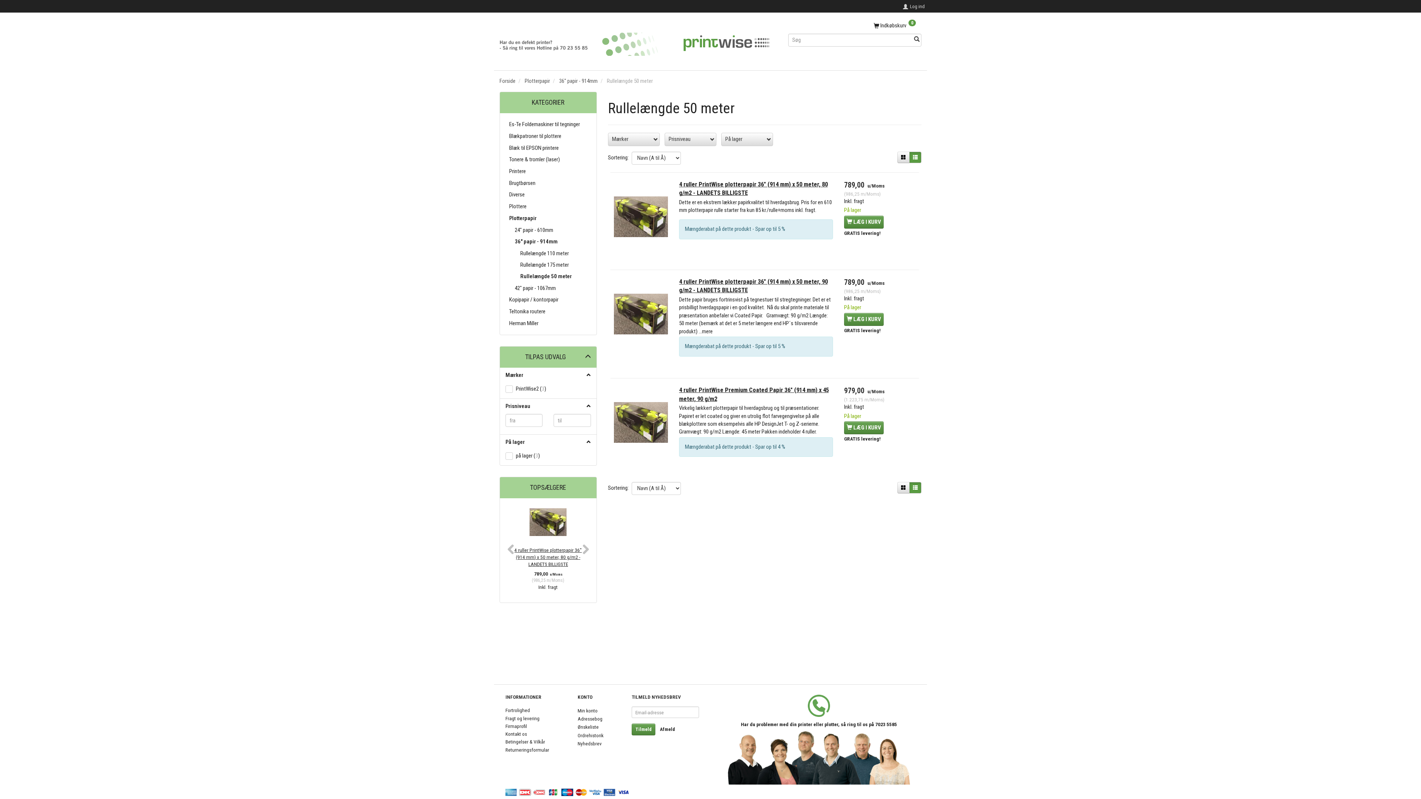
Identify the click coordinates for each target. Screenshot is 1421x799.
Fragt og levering (522, 718)
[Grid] (903, 157)
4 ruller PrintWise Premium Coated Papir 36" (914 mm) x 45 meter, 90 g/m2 (754, 394)
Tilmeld (643, 729)
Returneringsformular (527, 750)
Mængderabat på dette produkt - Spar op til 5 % (735, 229)
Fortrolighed (517, 710)
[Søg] (917, 40)
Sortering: (618, 157)
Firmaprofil (516, 726)
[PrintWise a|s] (635, 41)
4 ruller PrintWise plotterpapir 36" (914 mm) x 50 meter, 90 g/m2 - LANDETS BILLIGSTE (753, 286)
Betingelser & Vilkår (525, 742)
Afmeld (667, 729)
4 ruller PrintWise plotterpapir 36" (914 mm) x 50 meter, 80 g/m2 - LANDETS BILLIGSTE (548, 557)
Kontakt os (516, 734)
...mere (706, 331)
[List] (915, 157)
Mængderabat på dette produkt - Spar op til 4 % (735, 447)
